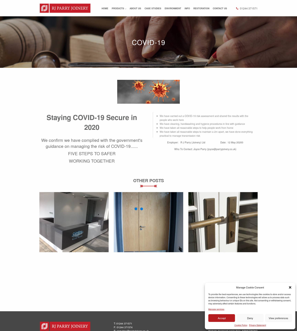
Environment (173, 8)
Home (105, 8)
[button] (290, 287)
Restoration (201, 8)
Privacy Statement (257, 325)
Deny (250, 318)
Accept (222, 318)
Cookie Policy (240, 325)
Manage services (216, 309)
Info (187, 8)
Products (118, 8)
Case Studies (153, 8)
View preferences (278, 318)
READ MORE (74, 232)
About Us (135, 8)
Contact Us (220, 8)
